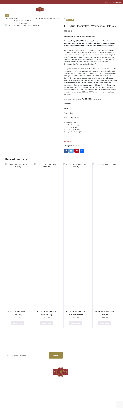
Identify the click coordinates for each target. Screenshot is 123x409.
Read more (17, 323)
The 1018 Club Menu (21, 23)
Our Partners (73, 404)
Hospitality (9, 18)
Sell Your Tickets (59, 18)
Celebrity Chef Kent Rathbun (24, 21)
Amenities (67, 104)
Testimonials (68, 113)
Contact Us (117, 2)
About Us (107, 2)
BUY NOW (69, 20)
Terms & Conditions (86, 404)
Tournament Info (40, 18)
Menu (16, 18)
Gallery (49, 18)
